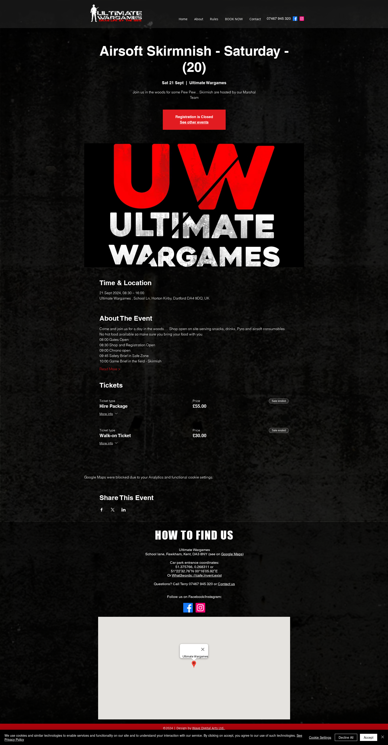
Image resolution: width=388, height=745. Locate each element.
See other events (194, 122)
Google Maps (231, 554)
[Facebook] (188, 608)
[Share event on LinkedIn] (123, 509)
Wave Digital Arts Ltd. (208, 728)
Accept (368, 737)
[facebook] (295, 18)
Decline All (346, 737)
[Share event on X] (112, 509)
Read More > (110, 369)
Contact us (226, 584)
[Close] (382, 737)
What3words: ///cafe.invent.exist (197, 575)
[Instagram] (302, 18)
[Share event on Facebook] (101, 509)
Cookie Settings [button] (320, 737)
